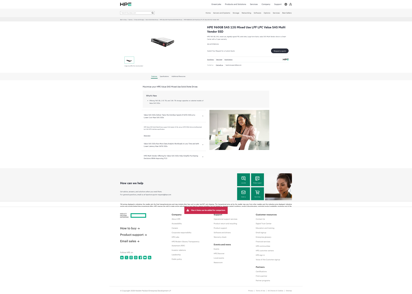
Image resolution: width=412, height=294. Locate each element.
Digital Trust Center (263, 223)
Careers (175, 228)
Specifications (228, 59)
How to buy (257, 197)
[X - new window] (126, 257)
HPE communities (263, 246)
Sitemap (289, 291)
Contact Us (260, 219)
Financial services (263, 241)
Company (266, 4)
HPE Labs (175, 237)
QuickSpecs (210, 59)
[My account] (290, 4)
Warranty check (220, 237)
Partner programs (263, 280)
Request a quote (280, 51)
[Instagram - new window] (131, 257)
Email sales (128, 241)
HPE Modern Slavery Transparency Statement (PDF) (185, 243)
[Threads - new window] (135, 257)
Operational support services (225, 219)
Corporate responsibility (181, 232)
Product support (257, 183)
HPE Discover (219, 253)
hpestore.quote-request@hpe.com (158, 194)
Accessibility (177, 223)
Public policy (177, 259)
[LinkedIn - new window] (122, 257)
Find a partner (261, 276)
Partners (260, 267)
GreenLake (216, 4)
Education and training (265, 228)
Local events (219, 258)
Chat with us (219, 65)
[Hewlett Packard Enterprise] (125, 4)
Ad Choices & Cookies (275, 291)
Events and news (222, 244)
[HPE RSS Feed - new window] (149, 257)
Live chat (243, 183)
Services (254, 4)
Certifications (261, 271)
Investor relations (179, 250)
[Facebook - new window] (140, 257)
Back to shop (123, 19)
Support (278, 4)
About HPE (176, 219)
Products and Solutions (235, 4)
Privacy (250, 291)
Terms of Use (260, 291)
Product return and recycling (225, 223)
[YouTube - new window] (145, 257)
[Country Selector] (286, 4)
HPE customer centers (265, 250)
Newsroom (218, 262)
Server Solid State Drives (152, 19)
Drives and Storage (139, 19)
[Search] (152, 13)
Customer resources (266, 214)
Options (130, 19)
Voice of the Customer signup (268, 259)
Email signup (261, 232)
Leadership (176, 255)
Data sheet (219, 59)
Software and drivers (222, 232)
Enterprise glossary (263, 237)
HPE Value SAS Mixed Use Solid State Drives (171, 19)
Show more (147, 135)
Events (216, 249)
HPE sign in (260, 255)
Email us (243, 197)
